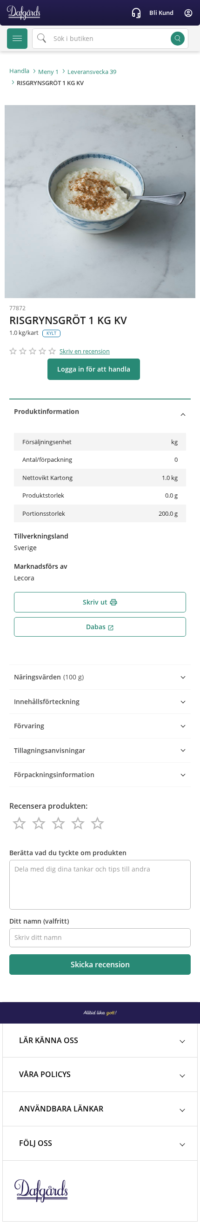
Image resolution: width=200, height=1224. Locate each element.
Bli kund (161, 12)
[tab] (100, 411)
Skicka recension (100, 964)
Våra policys (45, 1074)
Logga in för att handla (93, 369)
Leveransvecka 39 (91, 71)
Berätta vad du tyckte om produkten (68, 852)
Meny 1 (48, 71)
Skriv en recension (85, 351)
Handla (19, 71)
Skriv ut (100, 602)
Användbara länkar (61, 1109)
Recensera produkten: (48, 806)
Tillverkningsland (41, 536)
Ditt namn (39, 921)
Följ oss (35, 1143)
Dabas (100, 626)
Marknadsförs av (40, 566)
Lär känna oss (48, 1040)
